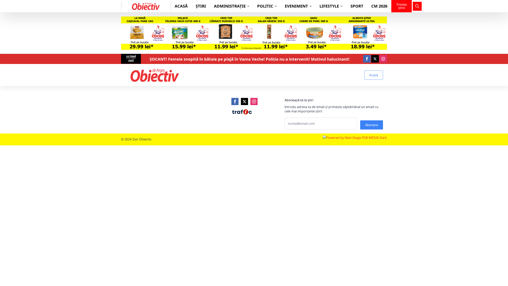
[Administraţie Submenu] (249, 6)
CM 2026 (379, 6)
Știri (201, 6)
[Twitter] (244, 101)
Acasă (181, 6)
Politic (265, 6)
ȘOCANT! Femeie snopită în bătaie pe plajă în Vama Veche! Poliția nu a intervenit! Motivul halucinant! (249, 59)
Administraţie (230, 6)
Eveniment (296, 6)
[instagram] (383, 59)
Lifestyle (329, 6)
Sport (356, 6)
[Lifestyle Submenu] (342, 6)
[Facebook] (235, 101)
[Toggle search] (417, 6)
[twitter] (375, 59)
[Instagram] (254, 101)
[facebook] (367, 59)
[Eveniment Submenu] (312, 6)
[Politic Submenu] (277, 6)
